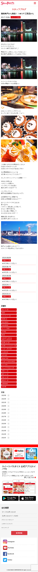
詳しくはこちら (29, 477)
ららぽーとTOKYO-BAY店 (8, 361)
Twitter (9, 560)
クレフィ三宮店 (5, 328)
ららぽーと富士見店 (7, 348)
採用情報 (19, 533)
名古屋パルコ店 (5, 342)
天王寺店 (4, 331)
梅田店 (3, 334)
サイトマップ (5, 527)
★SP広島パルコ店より (9, 272)
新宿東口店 (4, 319)
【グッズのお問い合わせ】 (9, 512)
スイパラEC (5, 364)
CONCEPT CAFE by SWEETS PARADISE (7, 338)
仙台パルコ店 (5, 309)
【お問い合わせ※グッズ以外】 (10, 516)
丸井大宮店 (4, 355)
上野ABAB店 (5, 383)
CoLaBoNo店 (5, 352)
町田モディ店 (5, 380)
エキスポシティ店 (6, 315)
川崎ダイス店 (6, 260)
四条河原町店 (5, 322)
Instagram (11, 541)
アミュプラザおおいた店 (8, 367)
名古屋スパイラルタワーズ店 (9, 345)
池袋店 (3, 312)
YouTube (11, 548)
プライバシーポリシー (8, 520)
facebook (10, 554)
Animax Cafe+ (5, 358)
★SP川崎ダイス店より (9, 263)
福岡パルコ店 (5, 374)
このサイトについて (7, 523)
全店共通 (4, 386)
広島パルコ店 (6, 269)
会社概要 (5, 508)
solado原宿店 (5, 325)
